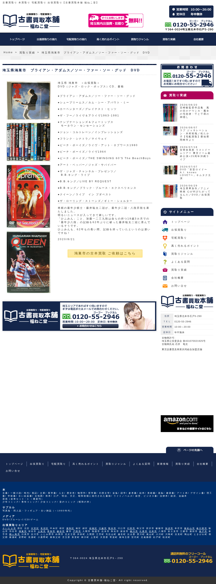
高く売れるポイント (108, 41)
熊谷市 (112, 528)
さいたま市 (9, 528)
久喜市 (143, 531)
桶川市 (134, 531)
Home (8, 52)
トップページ (17, 41)
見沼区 (44, 528)
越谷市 (61, 531)
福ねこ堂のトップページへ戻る (31, 21)
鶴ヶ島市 (14, 534)
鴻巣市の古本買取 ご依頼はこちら (105, 253)
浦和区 (70, 528)
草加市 (51, 531)
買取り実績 (169, 41)
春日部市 (201, 528)
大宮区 (35, 528)
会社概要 (198, 41)
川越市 (103, 528)
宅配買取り (76, 41)
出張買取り (47, 41)
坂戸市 (203, 531)
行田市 (131, 528)
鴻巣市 (23, 531)
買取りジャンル (139, 41)
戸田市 (77, 531)
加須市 (169, 528)
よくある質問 (180, 261)
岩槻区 (93, 528)
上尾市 (42, 531)
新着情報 (163, 464)
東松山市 (189, 528)
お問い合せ (179, 285)
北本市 (153, 531)
